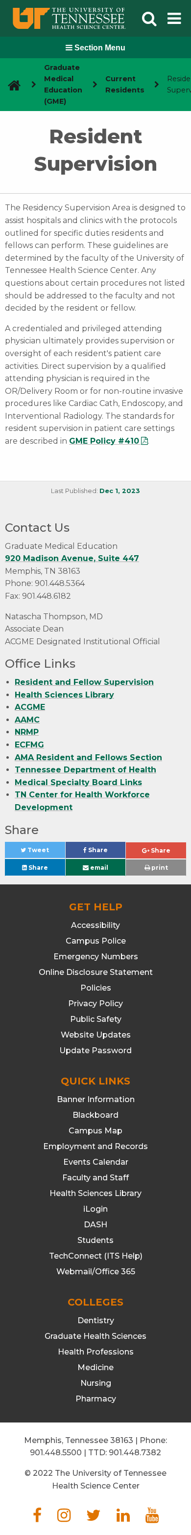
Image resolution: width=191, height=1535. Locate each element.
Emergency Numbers (95, 956)
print (159, 867)
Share (106, 852)
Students (95, 1240)
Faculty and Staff (95, 1177)
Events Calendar (95, 1162)
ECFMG (29, 744)
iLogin (95, 1209)
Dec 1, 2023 (119, 491)
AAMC (27, 719)
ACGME (30, 707)
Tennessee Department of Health (85, 769)
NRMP (27, 732)
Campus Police (96, 941)
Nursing (95, 1383)
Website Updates (96, 1034)
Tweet (45, 852)
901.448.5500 (56, 1452)
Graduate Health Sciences (95, 1336)
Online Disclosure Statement (96, 972)
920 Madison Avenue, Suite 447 (72, 558)
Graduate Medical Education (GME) (63, 84)
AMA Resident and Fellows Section (88, 757)
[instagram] (63, 1518)
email (98, 867)
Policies (95, 988)
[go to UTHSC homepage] (10, 84)
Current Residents (124, 84)
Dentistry (95, 1320)
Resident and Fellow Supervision (84, 682)
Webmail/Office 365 (95, 1271)
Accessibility (95, 925)
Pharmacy (95, 1398)
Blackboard (95, 1115)
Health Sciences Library (64, 695)
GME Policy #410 (104, 441)
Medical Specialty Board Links (78, 782)
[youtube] (152, 1518)
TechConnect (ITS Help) (96, 1256)
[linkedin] (123, 1518)
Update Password (95, 1050)
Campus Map (95, 1130)
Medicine (95, 1367)
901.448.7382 (135, 1452)
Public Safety (95, 1019)
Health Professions (96, 1351)
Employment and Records (95, 1146)
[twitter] (93, 1518)
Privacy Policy (95, 1003)
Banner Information (96, 1099)
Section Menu (98, 48)
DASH (95, 1224)
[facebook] (37, 1518)
